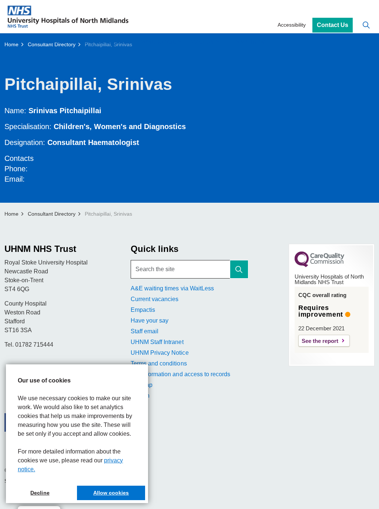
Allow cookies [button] (111, 493)
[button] (239, 269)
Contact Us (332, 25)
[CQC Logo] (319, 265)
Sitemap (141, 385)
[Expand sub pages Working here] (180, 41)
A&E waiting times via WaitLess (172, 288)
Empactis (143, 310)
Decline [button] (39, 493)
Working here (158, 41)
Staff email (144, 331)
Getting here (114, 41)
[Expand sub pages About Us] (217, 41)
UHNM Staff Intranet (157, 342)
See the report (320, 341)
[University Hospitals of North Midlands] (67, 17)
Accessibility (292, 25)
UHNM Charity (246, 41)
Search (140, 395)
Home (13, 41)
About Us (201, 41)
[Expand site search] (366, 25)
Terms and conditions (159, 363)
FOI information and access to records (180, 374)
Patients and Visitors (60, 41)
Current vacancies (154, 299)
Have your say (149, 320)
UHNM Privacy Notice (159, 353)
